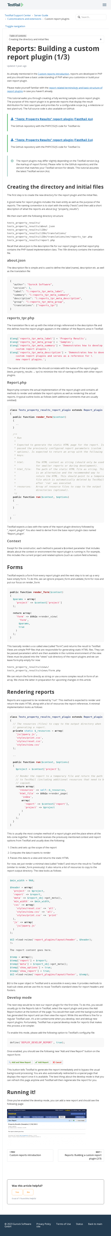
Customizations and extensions (24, 18)
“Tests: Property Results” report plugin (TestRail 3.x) (53, 140)
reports (50, 73)
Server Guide (41, 15)
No (28, 1192)
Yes (17, 1192)
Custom (42, 73)
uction (65, 73)
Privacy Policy (43, 1224)
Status (79, 1224)
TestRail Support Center (18, 15)
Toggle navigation (15, 26)
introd (58, 73)
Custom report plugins (57, 18)
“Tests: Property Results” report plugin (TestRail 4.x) (53, 119)
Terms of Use (63, 1224)
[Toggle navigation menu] (104, 4)
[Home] (15, 4)
